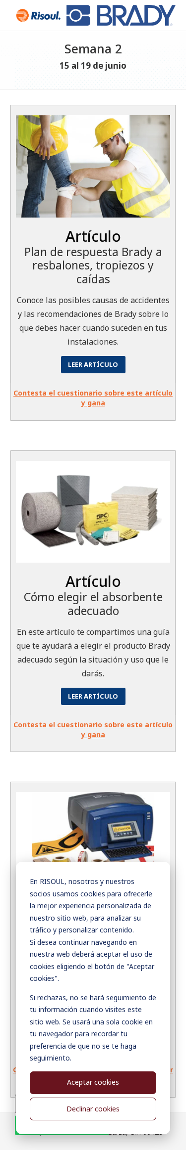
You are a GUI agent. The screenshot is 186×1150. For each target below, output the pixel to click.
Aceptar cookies (93, 1082)
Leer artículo (93, 364)
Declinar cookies (93, 1108)
